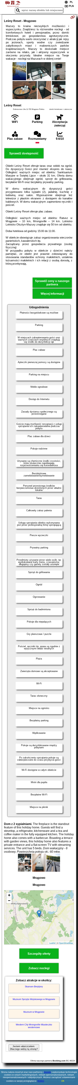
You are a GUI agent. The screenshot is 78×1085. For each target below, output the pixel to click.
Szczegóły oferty (39, 953)
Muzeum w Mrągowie (33, 1012)
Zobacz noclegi (39, 968)
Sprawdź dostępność (23, 153)
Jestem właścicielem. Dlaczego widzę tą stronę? (24, 1047)
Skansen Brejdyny (34, 986)
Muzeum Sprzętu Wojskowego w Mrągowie (34, 999)
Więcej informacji (52, 293)
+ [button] (9, 895)
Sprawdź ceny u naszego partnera (52, 282)
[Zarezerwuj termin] (72, 17)
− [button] (9, 900)
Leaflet (52, 942)
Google (47, 1072)
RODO (41, 1081)
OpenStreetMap (66, 942)
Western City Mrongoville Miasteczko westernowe (34, 1025)
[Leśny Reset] (19, 71)
